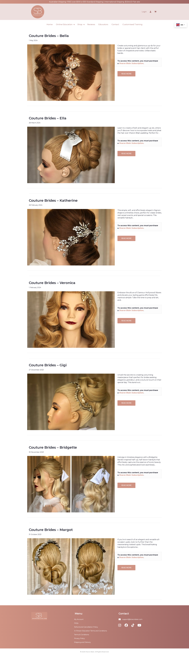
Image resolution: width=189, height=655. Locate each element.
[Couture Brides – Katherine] (71, 237)
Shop (79, 24)
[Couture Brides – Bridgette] (71, 484)
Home (50, 24)
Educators (103, 24)
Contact (115, 24)
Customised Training (132, 24)
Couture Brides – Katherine (53, 200)
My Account (78, 619)
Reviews (91, 24)
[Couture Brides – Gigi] (71, 402)
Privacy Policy (79, 638)
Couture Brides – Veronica (52, 283)
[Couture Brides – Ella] (71, 155)
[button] (74, 24)
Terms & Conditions (81, 635)
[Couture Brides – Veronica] (71, 319)
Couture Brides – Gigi (48, 365)
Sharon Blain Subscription (131, 63)
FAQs (76, 623)
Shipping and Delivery (82, 642)
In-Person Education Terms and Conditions (90, 631)
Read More (126, 73)
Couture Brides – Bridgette (53, 447)
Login (144, 12)
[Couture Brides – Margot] (71, 566)
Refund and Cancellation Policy (86, 627)
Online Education (64, 24)
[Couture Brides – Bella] (71, 72)
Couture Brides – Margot (51, 530)
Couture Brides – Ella (47, 118)
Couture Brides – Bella (49, 36)
